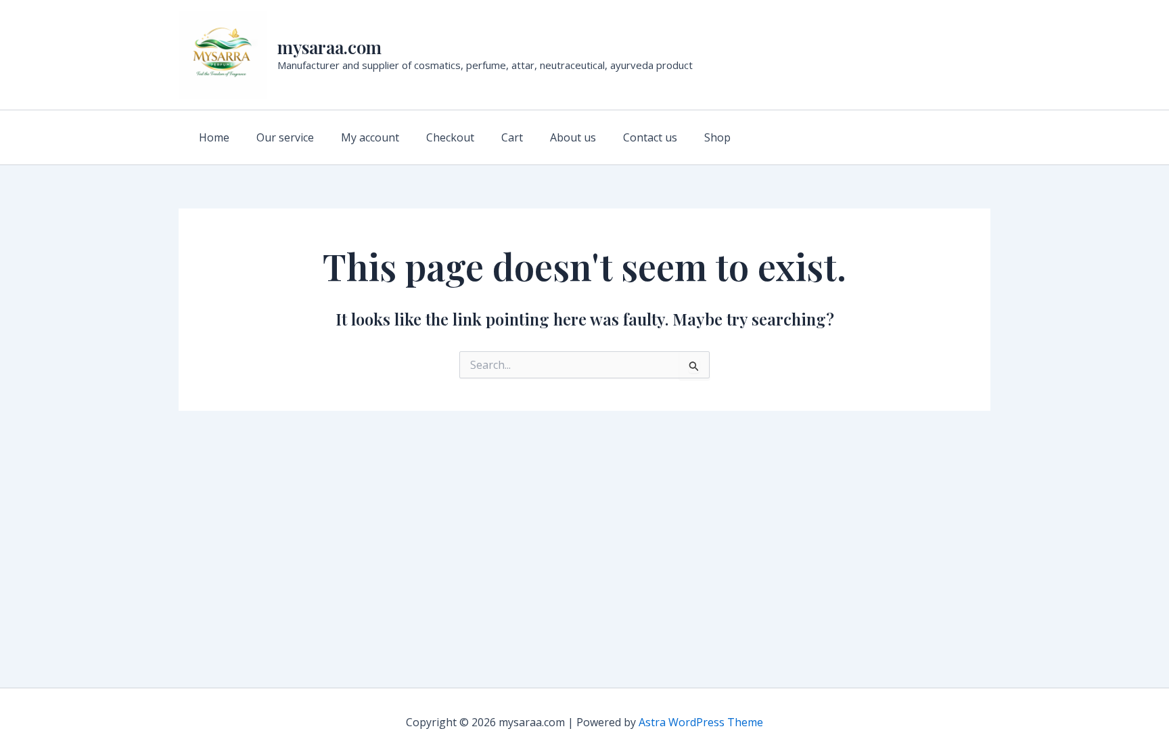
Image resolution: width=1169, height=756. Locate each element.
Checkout (450, 137)
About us (573, 137)
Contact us (650, 137)
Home (214, 137)
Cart (512, 137)
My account (370, 137)
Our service (285, 137)
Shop (717, 137)
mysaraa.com (329, 47)
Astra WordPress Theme (701, 722)
